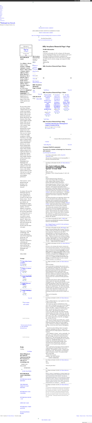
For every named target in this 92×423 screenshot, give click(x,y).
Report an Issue (82, 415)
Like (34, 62)
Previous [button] (43, 78)
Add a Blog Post (47, 144)
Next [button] (71, 78)
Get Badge (29, 351)
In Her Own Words (26, 371)
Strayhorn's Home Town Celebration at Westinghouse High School (57, 105)
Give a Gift (39, 98)
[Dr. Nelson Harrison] (34, 91)
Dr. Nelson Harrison (65, 162)
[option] (57, 78)
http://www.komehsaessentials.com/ (45, 40)
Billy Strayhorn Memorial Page (48, 113)
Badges (78, 415)
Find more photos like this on (26, 326)
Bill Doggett (63, 227)
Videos (34, 78)
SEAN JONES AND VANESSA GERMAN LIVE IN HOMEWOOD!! (47, 106)
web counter (26, 304)
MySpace (36, 69)
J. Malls (63, 218)
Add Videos (46, 119)
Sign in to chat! (84, 422)
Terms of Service (89, 415)
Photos (34, 75)
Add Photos (46, 90)
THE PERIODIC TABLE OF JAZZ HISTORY (24, 386)
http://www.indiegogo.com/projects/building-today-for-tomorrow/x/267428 (46, 35)
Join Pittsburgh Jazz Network (49, 152)
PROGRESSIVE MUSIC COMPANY (46, 28)
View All (30, 298)
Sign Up (75, 0)
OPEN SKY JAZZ (24, 403)
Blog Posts (35, 71)
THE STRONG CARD (46, 419)
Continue (47, 141)
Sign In (78, 0)
